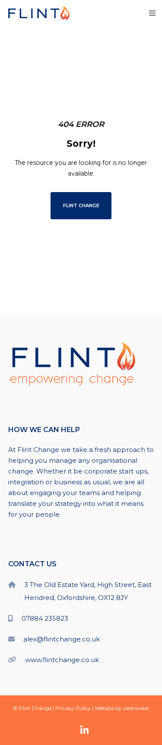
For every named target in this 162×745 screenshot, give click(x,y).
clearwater (136, 708)
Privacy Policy (73, 708)
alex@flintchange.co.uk (61, 639)
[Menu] (150, 13)
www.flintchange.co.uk (62, 660)
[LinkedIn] (84, 730)
